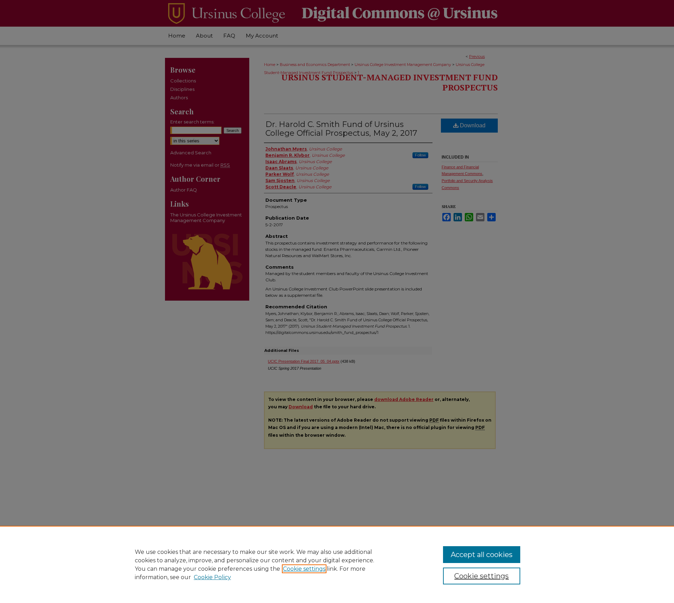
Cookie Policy (212, 577)
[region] (337, 564)
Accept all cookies (482, 554)
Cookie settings (304, 568)
